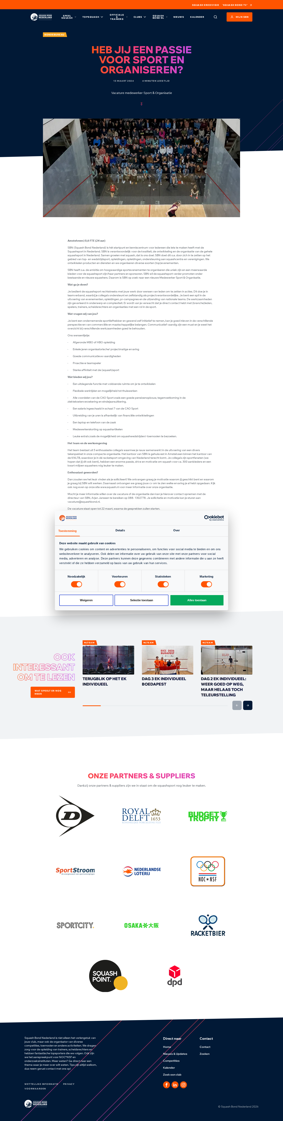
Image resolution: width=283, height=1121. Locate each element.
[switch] (119, 584)
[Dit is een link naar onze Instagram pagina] (183, 1084)
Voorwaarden (35, 1088)
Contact (205, 1047)
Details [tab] (120, 530)
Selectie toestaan (141, 600)
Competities (171, 1060)
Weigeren (86, 600)
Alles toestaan (196, 600)
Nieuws (178, 17)
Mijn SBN (242, 17)
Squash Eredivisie (205, 5)
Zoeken (204, 1054)
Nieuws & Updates (175, 1054)
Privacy (69, 1084)
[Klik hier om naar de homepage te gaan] (41, 16)
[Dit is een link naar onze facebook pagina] (166, 1084)
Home (167, 1047)
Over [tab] (176, 530)
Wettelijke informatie (41, 1084)
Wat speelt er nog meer (48, 692)
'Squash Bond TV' (235, 5)
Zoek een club (172, 1074)
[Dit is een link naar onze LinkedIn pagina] (175, 1084)
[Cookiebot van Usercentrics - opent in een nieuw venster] (207, 518)
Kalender (197, 17)
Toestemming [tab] (67, 530)
